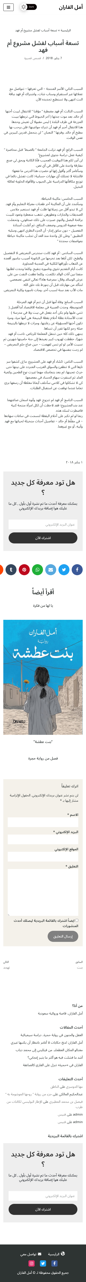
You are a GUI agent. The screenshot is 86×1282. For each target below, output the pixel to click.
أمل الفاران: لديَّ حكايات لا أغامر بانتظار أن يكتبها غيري (47, 1042)
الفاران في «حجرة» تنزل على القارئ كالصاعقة (53, 1065)
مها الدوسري (74, 1086)
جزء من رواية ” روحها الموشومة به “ (28, 1094)
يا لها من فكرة (43, 605)
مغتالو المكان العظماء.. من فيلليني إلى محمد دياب (49, 1050)
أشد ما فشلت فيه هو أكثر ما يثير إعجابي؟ (55, 1057)
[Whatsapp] (50, 569)
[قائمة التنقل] (8, 7)
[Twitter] (63, 569)
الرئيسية (66, 30)
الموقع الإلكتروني (66, 849)
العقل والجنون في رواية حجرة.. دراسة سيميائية (52, 1035)
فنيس (62, 1114)
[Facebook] (77, 569)
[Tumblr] (11, 569)
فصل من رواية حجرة (43, 758)
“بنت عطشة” (43, 742)
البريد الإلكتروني (65, 832)
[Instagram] (31, 1263)
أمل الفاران (24, 1272)
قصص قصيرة (32, 58)
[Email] (37, 569)
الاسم (72, 814)
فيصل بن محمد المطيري (66, 1101)
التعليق (71, 866)
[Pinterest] (24, 569)
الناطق (54, 1086)
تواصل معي (28, 1254)
